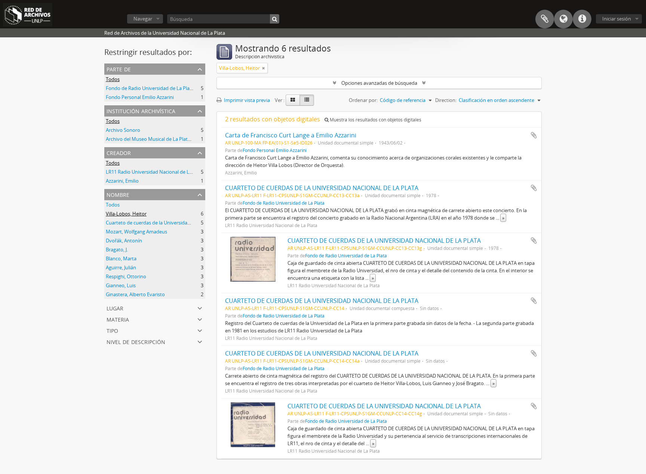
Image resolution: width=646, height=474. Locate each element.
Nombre (118, 194)
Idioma (563, 19)
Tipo (112, 330)
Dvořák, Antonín (124, 240)
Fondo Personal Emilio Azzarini (140, 97)
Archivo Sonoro (123, 130)
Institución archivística (141, 110)
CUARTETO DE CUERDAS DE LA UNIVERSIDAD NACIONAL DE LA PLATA (321, 188)
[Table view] (306, 100)
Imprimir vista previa (246, 100)
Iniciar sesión (616, 18)
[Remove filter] (263, 68)
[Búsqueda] (274, 19)
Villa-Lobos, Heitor (126, 213)
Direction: (445, 100)
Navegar (142, 18)
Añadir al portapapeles (534, 135)
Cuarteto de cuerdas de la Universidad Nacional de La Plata (171, 222)
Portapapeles (544, 19)
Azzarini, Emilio (122, 180)
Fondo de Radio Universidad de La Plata (150, 88)
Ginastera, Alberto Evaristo (135, 294)
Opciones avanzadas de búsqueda (379, 83)
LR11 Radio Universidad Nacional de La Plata (155, 171)
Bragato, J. (117, 249)
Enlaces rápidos (582, 19)
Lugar (115, 308)
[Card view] (293, 100)
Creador (119, 152)
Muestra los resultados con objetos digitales (375, 120)
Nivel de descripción (136, 341)
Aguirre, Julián (121, 267)
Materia (118, 319)
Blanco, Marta (121, 258)
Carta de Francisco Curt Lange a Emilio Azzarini (290, 135)
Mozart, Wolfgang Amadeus (136, 231)
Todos (113, 79)
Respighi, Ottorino (126, 276)
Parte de (119, 68)
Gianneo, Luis (121, 285)
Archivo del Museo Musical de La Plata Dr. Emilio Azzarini (168, 139)
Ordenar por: (363, 100)
